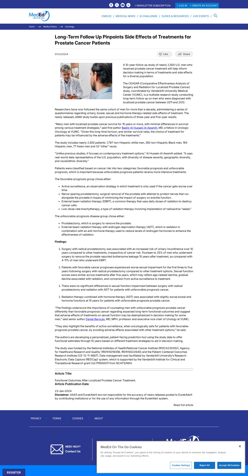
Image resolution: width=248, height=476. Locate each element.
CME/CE (107, 16)
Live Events (201, 16)
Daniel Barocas (95, 319)
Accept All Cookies (229, 465)
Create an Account (205, 5)
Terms (56, 418)
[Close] (240, 446)
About (98, 418)
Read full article (183, 405)
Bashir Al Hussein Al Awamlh (139, 127)
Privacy (36, 418)
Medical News (125, 16)
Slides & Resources (175, 16)
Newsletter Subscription (154, 5)
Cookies (77, 418)
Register (14, 472)
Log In (183, 5)
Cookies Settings (181, 465)
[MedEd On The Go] (39, 16)
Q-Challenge (148, 16)
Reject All (205, 465)
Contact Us (72, 451)
